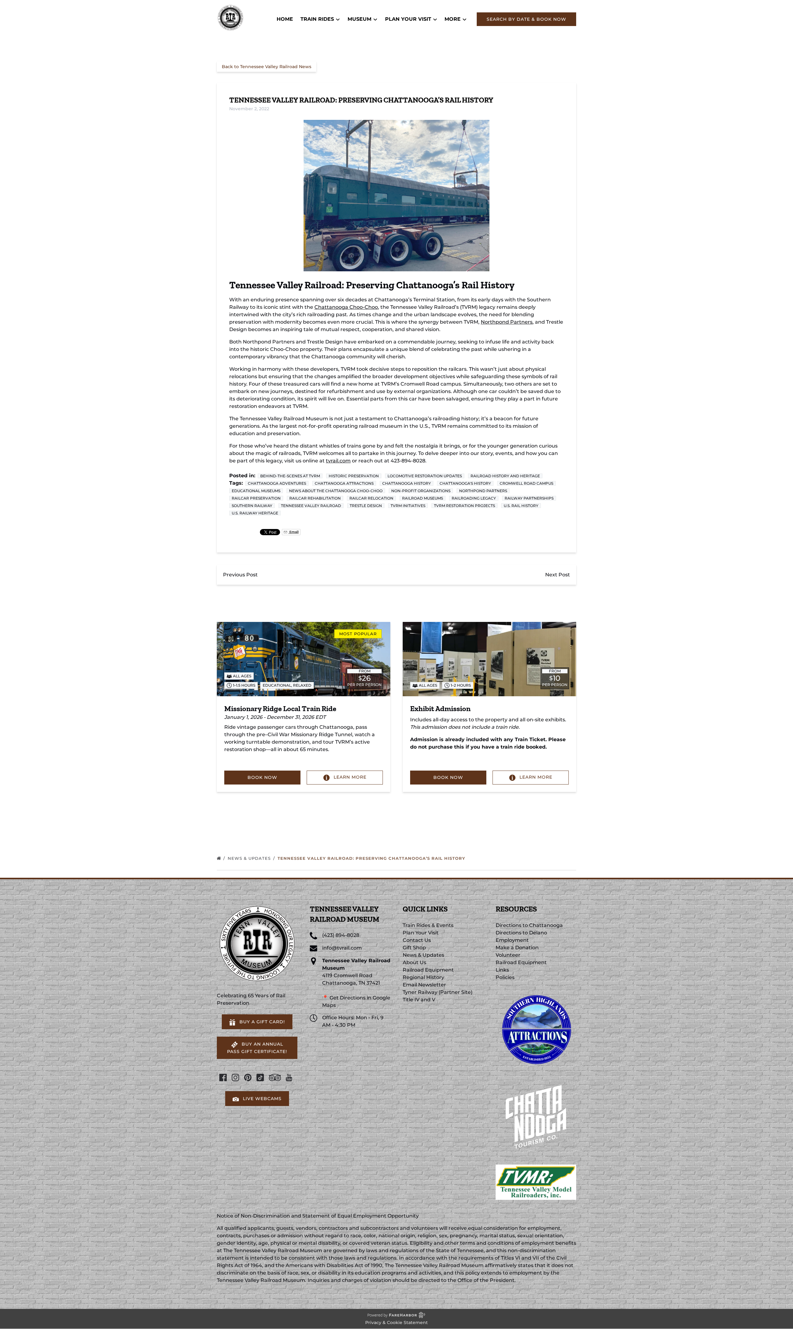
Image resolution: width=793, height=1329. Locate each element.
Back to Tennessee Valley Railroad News (266, 66)
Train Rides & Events (428, 925)
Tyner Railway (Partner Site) (437, 992)
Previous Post (240, 575)
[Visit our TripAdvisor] (275, 1077)
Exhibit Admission (440, 708)
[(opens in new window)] (536, 992)
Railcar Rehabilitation (315, 498)
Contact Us (417, 940)
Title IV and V (419, 1000)
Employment (512, 940)
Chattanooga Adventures (277, 483)
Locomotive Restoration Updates (425, 476)
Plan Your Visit (421, 933)
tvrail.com (338, 461)
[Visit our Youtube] (289, 1077)
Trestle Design (366, 505)
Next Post (557, 575)
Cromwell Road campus (526, 483)
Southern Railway (252, 505)
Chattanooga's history (465, 483)
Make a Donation (517, 948)
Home (285, 19)
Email (293, 532)
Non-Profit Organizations (420, 490)
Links (502, 970)
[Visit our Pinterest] (248, 1077)
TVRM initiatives (408, 505)
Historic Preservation (354, 476)
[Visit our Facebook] (223, 1077)
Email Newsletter (424, 985)
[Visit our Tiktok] (260, 1077)
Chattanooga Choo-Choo (346, 307)
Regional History (423, 977)
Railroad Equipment (428, 970)
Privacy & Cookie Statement (396, 1322)
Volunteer (508, 955)
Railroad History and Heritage (505, 476)
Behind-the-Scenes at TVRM (290, 476)
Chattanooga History (406, 483)
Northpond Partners (506, 322)
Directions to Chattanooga (529, 925)
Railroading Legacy (474, 498)
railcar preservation (256, 498)
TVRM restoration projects (464, 505)
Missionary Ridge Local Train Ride (280, 708)
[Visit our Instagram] (235, 1077)
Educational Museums (256, 490)
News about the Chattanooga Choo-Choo (336, 490)
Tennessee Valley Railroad (311, 505)
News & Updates (250, 858)
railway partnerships (529, 498)
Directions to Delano (521, 933)
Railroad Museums (422, 498)
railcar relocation (371, 498)
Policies (505, 977)
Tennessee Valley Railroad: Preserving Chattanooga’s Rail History (372, 858)
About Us (414, 962)
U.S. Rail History (521, 505)
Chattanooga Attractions (344, 483)
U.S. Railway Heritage (255, 513)
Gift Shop (414, 948)
